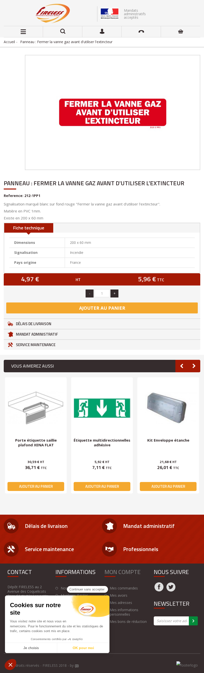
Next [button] (194, 366)
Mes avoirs (118, 595)
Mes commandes (124, 588)
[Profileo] (77, 666)
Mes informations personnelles (124, 612)
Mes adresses (121, 602)
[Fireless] (53, 13)
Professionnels (140, 549)
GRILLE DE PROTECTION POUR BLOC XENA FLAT (36, 442)
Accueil (9, 41)
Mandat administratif (37, 334)
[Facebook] (159, 590)
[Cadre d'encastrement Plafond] (102, 408)
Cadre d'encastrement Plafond (102, 442)
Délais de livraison (33, 324)
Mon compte (122, 571)
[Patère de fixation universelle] (168, 408)
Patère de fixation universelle (168, 440)
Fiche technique (28, 227)
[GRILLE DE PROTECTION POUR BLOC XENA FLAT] (35, 408)
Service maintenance (35, 345)
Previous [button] (181, 366)
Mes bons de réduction (128, 621)
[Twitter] (171, 590)
